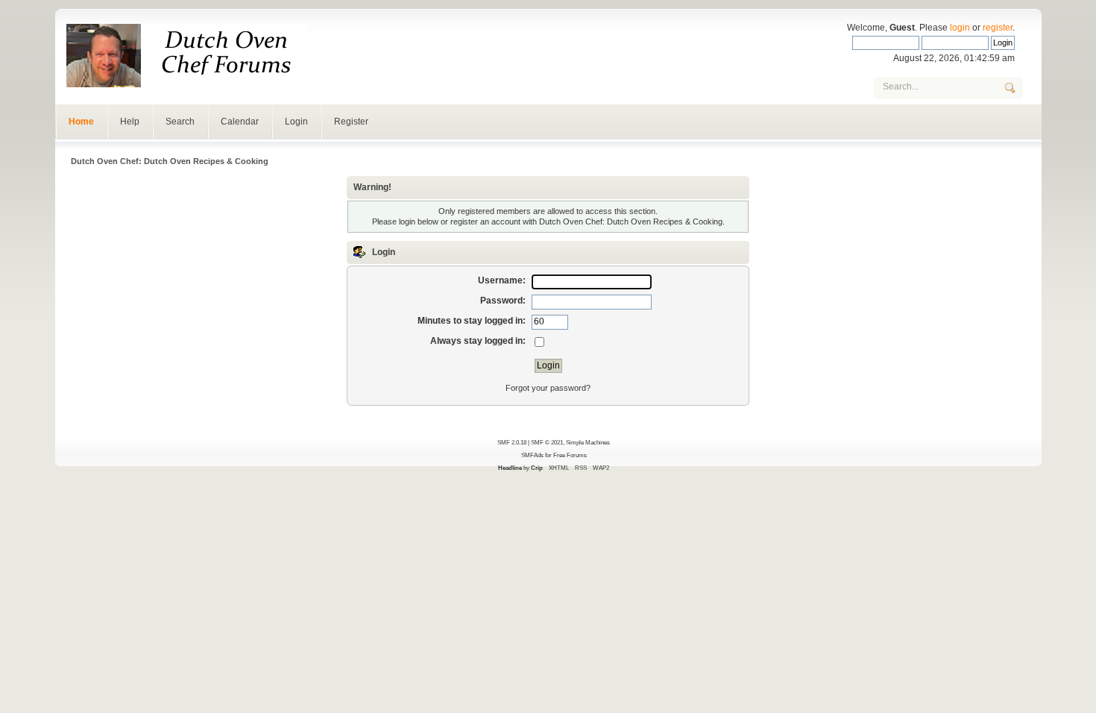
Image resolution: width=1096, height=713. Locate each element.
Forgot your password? (548, 387)
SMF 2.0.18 (511, 442)
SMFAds (532, 455)
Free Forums (570, 455)
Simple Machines (588, 442)
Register (351, 121)
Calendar (240, 121)
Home (81, 121)
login (960, 27)
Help (129, 121)
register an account (485, 221)
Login (296, 121)
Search (180, 121)
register (997, 27)
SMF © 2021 (547, 442)
